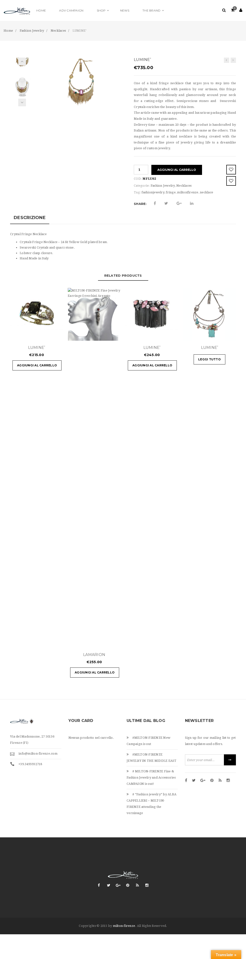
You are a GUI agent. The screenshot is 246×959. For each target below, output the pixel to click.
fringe (171, 192)
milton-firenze (124, 926)
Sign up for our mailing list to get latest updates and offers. (210, 741)
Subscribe (230, 759)
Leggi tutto (209, 359)
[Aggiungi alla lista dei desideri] (231, 169)
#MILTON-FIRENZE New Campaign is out (148, 741)
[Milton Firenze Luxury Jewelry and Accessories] (17, 10)
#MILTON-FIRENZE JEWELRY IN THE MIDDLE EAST (152, 757)
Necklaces (183, 185)
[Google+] (202, 781)
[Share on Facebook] (155, 203)
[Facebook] (186, 781)
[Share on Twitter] (166, 203)
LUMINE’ (36, 347)
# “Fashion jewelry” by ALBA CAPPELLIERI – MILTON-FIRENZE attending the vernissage (151, 803)
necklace (206, 192)
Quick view (45, 335)
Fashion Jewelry (163, 185)
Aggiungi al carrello (176, 170)
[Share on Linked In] (191, 203)
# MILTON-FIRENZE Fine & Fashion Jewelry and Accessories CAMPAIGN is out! (151, 777)
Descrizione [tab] (30, 217)
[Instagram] (228, 781)
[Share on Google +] (179, 203)
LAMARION (94, 654)
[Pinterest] (212, 781)
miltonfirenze (187, 192)
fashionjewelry (152, 192)
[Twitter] (194, 781)
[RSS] (220, 781)
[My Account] (240, 10)
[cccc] (80, 81)
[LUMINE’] (226, 60)
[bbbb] (22, 86)
